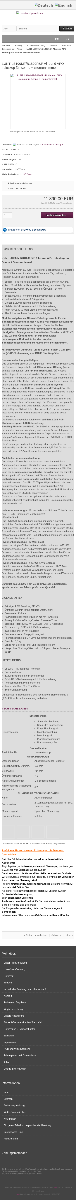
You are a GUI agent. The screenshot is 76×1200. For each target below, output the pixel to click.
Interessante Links (13, 1132)
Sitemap (8, 1099)
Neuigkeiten (10, 1118)
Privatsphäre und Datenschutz (20, 1055)
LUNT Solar (26, 174)
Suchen (67, 28)
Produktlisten (11, 1138)
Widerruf (8, 982)
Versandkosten (66, 203)
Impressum (10, 1042)
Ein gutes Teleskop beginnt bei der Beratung (27, 1125)
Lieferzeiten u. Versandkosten (19, 1029)
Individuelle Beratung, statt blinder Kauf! (25, 989)
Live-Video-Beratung (14, 969)
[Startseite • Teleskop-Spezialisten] (38, 13)
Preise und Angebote (15, 1002)
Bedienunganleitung (14, 1105)
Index (7, 1092)
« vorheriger (41, 935)
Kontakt (8, 995)
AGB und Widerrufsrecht (17, 1048)
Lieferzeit (8, 976)
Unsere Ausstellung (14, 1015)
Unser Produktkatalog (15, 962)
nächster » (56, 935)
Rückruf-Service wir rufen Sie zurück (23, 1022)
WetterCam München (15, 1112)
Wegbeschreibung (13, 1009)
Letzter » (69, 935)
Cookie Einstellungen (15, 1068)
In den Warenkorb (57, 215)
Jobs (6, 1062)
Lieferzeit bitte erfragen (51, 144)
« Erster (28, 935)
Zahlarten (9, 1035)
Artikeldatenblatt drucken (20, 183)
